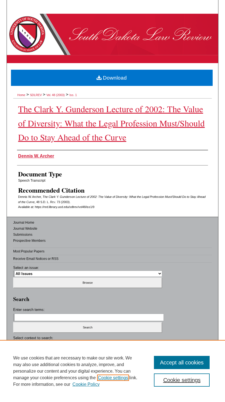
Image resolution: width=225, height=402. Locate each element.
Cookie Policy (86, 384)
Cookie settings (113, 377)
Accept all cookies (182, 362)
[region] (112, 371)
